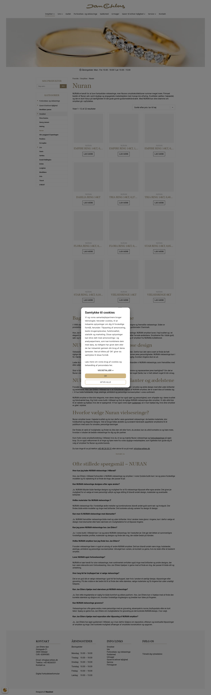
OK (105, 376)
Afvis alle (105, 382)
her (110, 365)
